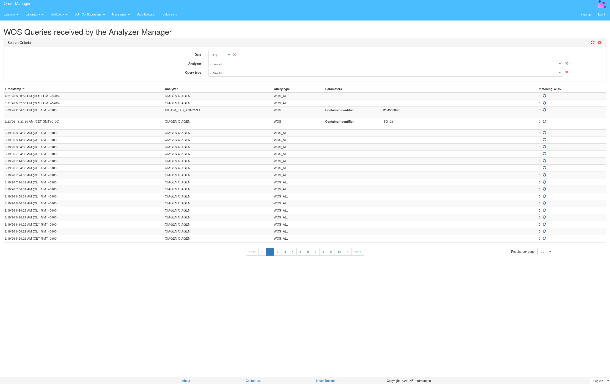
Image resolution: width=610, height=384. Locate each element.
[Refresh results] (592, 42)
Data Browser (146, 14)
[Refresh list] (544, 96)
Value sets (170, 14)
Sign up (585, 14)
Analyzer (194, 63)
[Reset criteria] (599, 42)
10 (339, 251)
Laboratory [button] (33, 14)
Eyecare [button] (10, 14)
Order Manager (17, 3)
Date (198, 54)
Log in (602, 14)
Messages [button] (119, 14)
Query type (193, 72)
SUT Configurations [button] (88, 14)
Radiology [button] (58, 14)
